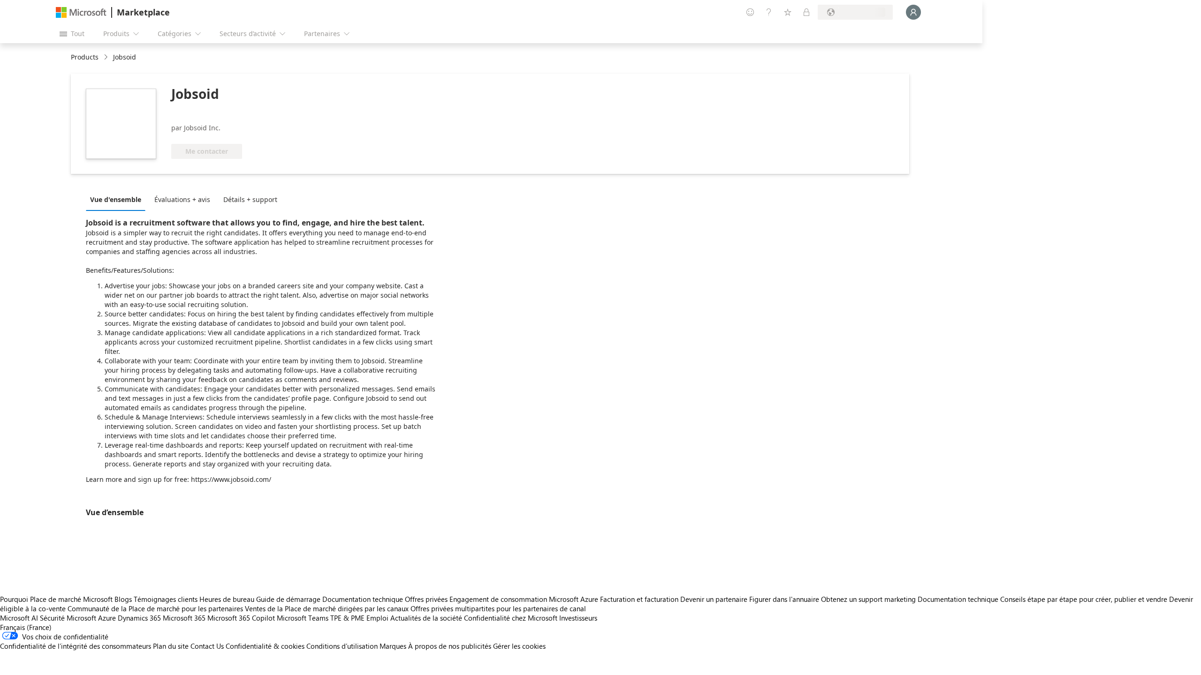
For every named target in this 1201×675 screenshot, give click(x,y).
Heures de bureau (226, 599)
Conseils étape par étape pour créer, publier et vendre (1083, 599)
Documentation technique (362, 599)
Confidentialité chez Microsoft (510, 617)
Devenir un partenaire (713, 599)
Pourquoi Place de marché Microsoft (56, 599)
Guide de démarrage (288, 599)
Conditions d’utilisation (342, 646)
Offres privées (426, 599)
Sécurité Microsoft (68, 617)
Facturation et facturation (639, 599)
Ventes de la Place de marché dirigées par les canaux (327, 608)
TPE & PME (347, 617)
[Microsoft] (81, 12)
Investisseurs (578, 617)
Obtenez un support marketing (868, 599)
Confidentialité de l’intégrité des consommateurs (75, 646)
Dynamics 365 (139, 617)
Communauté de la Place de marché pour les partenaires (155, 608)
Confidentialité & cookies (265, 646)
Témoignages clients (166, 599)
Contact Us (207, 646)
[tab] (118, 199)
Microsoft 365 (184, 617)
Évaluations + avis (182, 199)
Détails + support (250, 199)
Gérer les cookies (519, 646)
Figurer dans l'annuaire (784, 599)
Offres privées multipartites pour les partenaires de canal (498, 608)
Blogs (123, 599)
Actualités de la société (426, 617)
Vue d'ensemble (115, 199)
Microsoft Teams (302, 617)
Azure (107, 617)
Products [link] (85, 56)
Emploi (377, 617)
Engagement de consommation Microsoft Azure (524, 599)
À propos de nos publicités (449, 646)
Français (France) (26, 627)
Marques (393, 646)
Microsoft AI (19, 617)
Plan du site (171, 646)
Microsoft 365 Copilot (241, 617)
